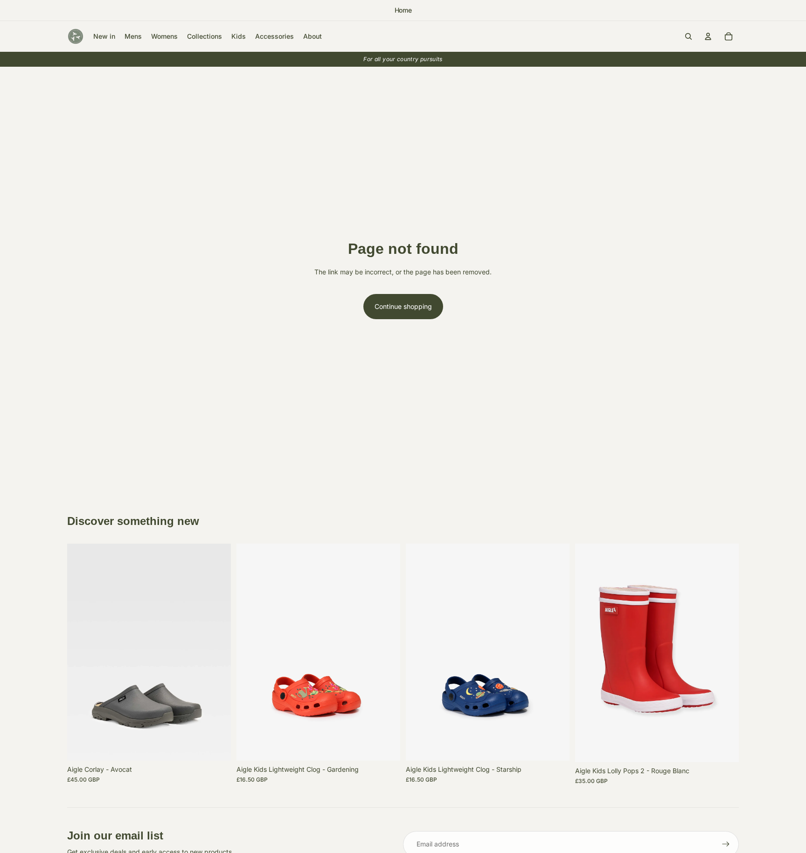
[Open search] (688, 36)
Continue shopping (403, 306)
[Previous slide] (81, 652)
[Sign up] (726, 844)
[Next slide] (217, 652)
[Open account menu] (708, 36)
